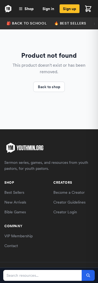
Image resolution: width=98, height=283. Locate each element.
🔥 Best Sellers (70, 23)
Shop (29, 9)
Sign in (48, 9)
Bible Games (15, 212)
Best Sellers (14, 192)
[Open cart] (88, 8)
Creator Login (65, 212)
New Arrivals (15, 202)
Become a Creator (69, 192)
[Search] (88, 275)
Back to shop (49, 87)
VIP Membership (18, 236)
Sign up (69, 9)
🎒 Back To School (27, 23)
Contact (11, 246)
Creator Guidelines (69, 202)
